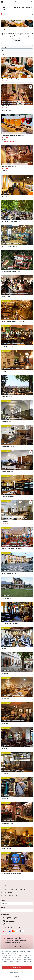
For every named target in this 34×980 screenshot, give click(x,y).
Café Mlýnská (6, 296)
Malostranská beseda (8, 496)
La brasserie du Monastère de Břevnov (13, 271)
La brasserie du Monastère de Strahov (13, 321)
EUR (3, 910)
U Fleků (4, 648)
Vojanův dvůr (6, 773)
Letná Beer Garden (7, 396)
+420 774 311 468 (17, 946)
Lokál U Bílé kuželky (7, 471)
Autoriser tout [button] (17, 967)
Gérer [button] (17, 976)
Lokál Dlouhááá (6, 421)
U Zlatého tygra (6, 848)
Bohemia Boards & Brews (9, 246)
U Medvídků (5, 698)
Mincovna (5, 521)
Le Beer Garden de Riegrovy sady (11, 221)
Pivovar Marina (6, 598)
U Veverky (5, 798)
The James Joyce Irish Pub (10, 623)
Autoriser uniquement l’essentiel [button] (17, 972)
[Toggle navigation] (2, 2)
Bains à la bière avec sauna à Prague (12, 106)
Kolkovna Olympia (7, 346)
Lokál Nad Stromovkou (8, 446)
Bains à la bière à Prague (9, 166)
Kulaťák (4, 371)
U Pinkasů (5, 723)
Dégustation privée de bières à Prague (13, 135)
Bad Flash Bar (6, 196)
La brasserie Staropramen (9, 573)
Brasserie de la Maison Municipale (12, 548)
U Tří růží (4, 748)
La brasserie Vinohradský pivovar (11, 873)
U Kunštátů (5, 673)
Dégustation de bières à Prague (11, 79)
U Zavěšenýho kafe (7, 823)
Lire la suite (17, 40)
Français (4, 903)
